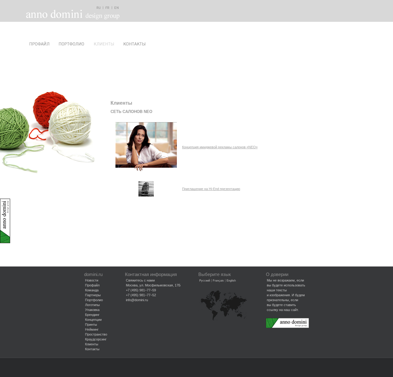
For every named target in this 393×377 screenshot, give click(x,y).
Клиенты (91, 344)
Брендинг (92, 315)
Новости (91, 280)
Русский (204, 280)
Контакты (92, 349)
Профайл (92, 285)
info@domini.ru (137, 300)
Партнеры (93, 295)
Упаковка (92, 310)
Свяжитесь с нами (140, 280)
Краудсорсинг (96, 339)
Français (218, 280)
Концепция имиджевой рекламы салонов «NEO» (220, 147)
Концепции (93, 319)
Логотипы (92, 305)
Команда (92, 290)
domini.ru (93, 274)
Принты (91, 324)
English (231, 280)
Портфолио (94, 300)
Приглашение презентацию (211, 189)
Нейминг (92, 329)
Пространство (96, 334)
